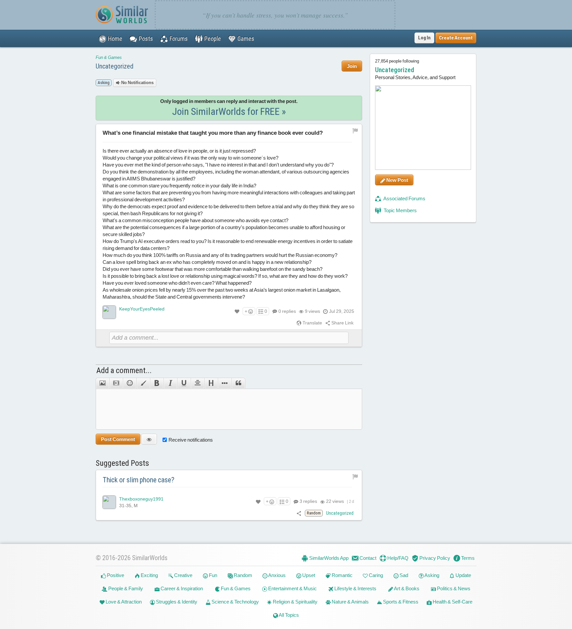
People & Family (125, 588)
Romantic (342, 575)
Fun (212, 575)
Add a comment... (124, 370)
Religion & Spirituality (294, 602)
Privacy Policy (434, 558)
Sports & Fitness (400, 602)
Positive (115, 575)
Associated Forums (404, 198)
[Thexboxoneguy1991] (109, 502)
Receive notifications (190, 440)
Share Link (342, 322)
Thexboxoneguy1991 (141, 499)
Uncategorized (114, 66)
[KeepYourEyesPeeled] (109, 312)
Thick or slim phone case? (138, 480)
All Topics (288, 615)
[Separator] (224, 383)
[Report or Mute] (355, 130)
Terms (467, 558)
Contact (367, 558)
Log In (424, 38)
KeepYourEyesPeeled (142, 309)
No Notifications (137, 82)
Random (242, 575)
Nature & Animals (350, 602)
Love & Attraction (123, 602)
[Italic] (170, 383)
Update (462, 575)
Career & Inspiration (181, 588)
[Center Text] (197, 383)
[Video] (116, 383)
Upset (308, 575)
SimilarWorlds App (328, 558)
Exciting (149, 575)
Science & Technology (235, 602)
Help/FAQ (397, 558)
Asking (431, 575)
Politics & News (453, 588)
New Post (396, 180)
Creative (182, 575)
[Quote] (238, 383)
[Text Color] (143, 383)
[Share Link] (299, 513)
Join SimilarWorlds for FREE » (229, 111)
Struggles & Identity (176, 602)
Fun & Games (109, 57)
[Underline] (184, 383)
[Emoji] (129, 383)
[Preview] (149, 439)
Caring (375, 575)
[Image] (102, 383)
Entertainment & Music (292, 588)
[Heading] (211, 383)
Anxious (276, 575)
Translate (312, 322)
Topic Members (400, 210)
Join (352, 66)
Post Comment (118, 439)
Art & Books (406, 588)
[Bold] (157, 383)
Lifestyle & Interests (354, 588)
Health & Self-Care (452, 602)
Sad (403, 575)
